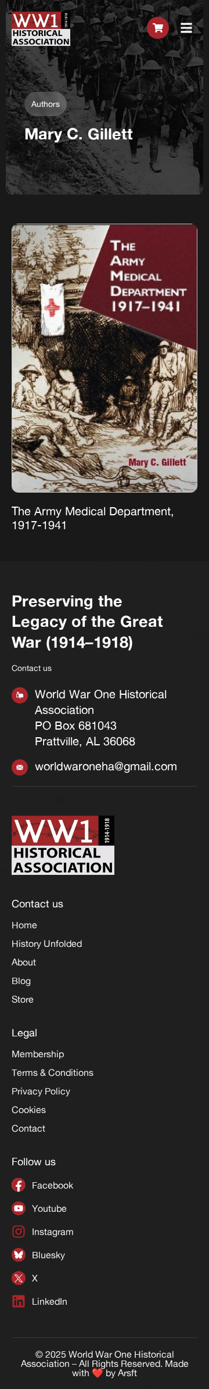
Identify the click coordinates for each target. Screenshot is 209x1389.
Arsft (127, 1373)
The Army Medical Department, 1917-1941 (93, 518)
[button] (186, 28)
